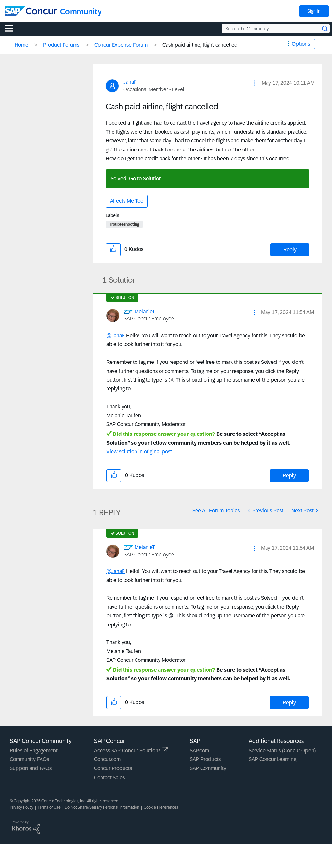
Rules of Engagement (34, 750)
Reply (290, 249)
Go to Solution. (146, 178)
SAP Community (208, 768)
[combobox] (276, 28)
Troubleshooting (124, 224)
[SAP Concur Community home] (31, 11)
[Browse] (12, 28)
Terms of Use (49, 807)
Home (21, 45)
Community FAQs (29, 759)
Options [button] (301, 44)
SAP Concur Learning (272, 759)
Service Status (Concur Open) (282, 750)
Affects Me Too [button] (126, 201)
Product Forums (61, 45)
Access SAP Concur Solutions (128, 750)
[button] (254, 83)
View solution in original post (139, 451)
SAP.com (199, 750)
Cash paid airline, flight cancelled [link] (200, 45)
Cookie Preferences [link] (161, 807)
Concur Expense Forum (121, 45)
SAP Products (205, 759)
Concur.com (107, 759)
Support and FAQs (31, 768)
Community (81, 11)
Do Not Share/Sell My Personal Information (102, 807)
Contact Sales (109, 777)
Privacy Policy (21, 807)
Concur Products (113, 768)
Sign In (314, 11)
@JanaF (115, 335)
